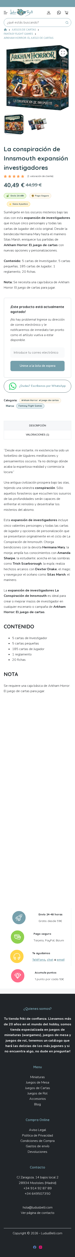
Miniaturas (37, 1077)
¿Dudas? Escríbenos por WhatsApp (42, 386)
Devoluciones (37, 1152)
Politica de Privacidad (37, 1135)
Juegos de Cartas (37, 1088)
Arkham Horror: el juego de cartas (40, 400)
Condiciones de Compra (37, 1141)
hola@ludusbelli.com (37, 1207)
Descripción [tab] (37, 425)
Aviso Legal (37, 1130)
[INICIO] (5, 30)
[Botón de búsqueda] (67, 22)
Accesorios (37, 1098)
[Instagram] (40, 1247)
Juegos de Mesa (37, 1082)
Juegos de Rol (38, 1093)
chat (50, 959)
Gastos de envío (37, 1146)
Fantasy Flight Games (30, 406)
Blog (37, 1104)
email (61, 959)
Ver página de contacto (37, 1213)
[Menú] (6, 12)
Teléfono (38, 959)
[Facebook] (34, 1247)
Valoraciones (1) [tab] (37, 434)
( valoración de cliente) (40, 176)
